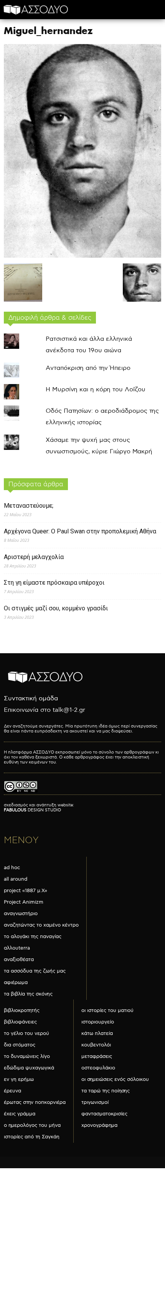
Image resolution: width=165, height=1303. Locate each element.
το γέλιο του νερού (26, 1033)
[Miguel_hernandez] (82, 256)
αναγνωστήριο (21, 914)
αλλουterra (17, 948)
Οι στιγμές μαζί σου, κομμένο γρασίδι (56, 608)
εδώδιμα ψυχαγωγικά (29, 1068)
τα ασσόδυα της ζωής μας (35, 971)
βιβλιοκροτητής (22, 1010)
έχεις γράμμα (19, 1114)
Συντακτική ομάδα (31, 698)
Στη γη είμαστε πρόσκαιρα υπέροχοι (54, 582)
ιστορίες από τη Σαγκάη (31, 1137)
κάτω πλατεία (97, 1033)
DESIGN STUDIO (32, 810)
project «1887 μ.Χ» (25, 891)
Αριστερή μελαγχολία (34, 557)
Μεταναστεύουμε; (28, 505)
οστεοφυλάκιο (98, 1068)
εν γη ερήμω (19, 1079)
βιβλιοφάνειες (20, 1022)
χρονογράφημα (99, 1125)
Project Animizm (23, 902)
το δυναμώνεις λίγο (27, 1056)
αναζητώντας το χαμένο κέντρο (41, 925)
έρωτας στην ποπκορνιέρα (35, 1102)
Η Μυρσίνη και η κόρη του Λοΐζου (95, 389)
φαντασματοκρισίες (104, 1114)
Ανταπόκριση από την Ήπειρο (88, 368)
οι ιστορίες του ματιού (107, 1010)
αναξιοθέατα (19, 959)
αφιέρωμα (16, 982)
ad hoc (12, 868)
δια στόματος (19, 1045)
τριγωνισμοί (95, 1102)
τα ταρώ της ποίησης (105, 1091)
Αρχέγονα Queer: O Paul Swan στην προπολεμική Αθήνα (80, 531)
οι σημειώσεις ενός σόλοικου (115, 1079)
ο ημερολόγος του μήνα (32, 1125)
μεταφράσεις (96, 1056)
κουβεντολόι (96, 1045)
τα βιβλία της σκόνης (28, 994)
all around (15, 879)
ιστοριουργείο (97, 1022)
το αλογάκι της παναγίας (32, 937)
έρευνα (12, 1091)
